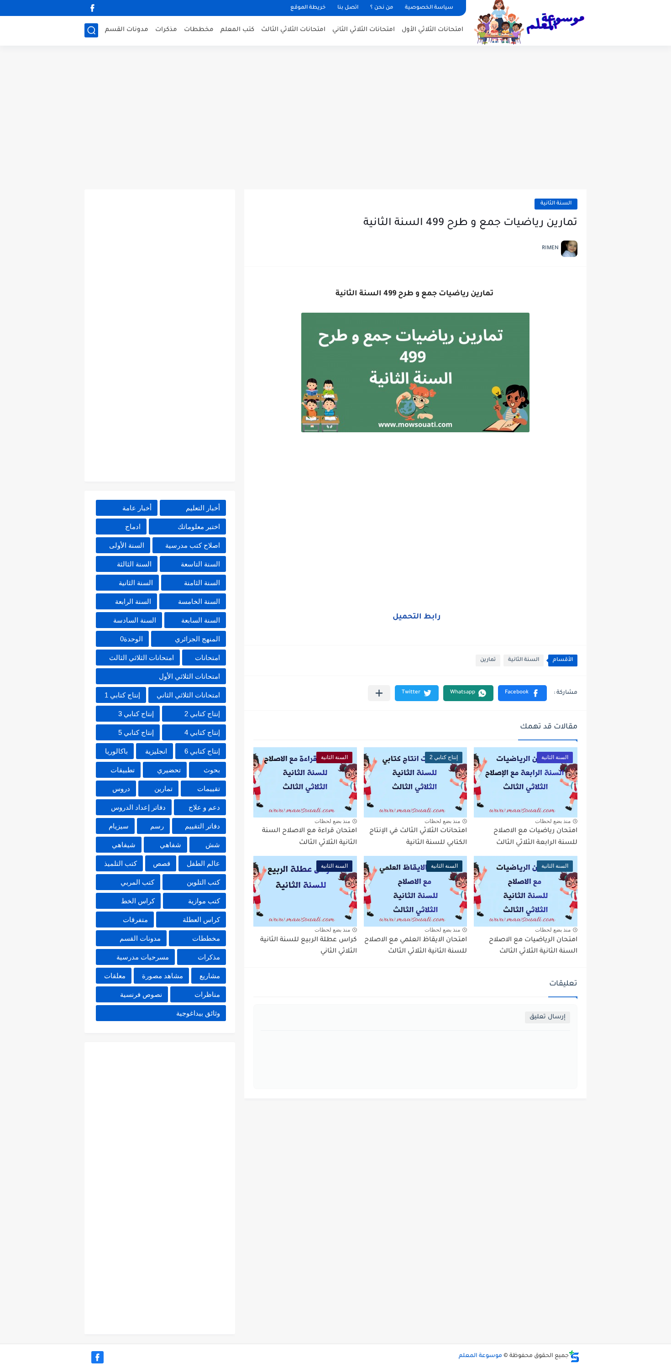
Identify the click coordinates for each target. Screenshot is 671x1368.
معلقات (115, 976)
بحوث (212, 770)
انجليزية (156, 751)
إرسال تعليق (547, 1017)
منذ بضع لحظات (553, 821)
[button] (522, 693)
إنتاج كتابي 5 (136, 732)
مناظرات (207, 994)
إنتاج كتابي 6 (202, 751)
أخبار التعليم (203, 508)
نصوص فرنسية (141, 994)
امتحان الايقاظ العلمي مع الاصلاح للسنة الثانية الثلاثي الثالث (415, 946)
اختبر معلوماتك (199, 526)
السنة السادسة (134, 620)
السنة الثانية (555, 204)
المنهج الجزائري (197, 639)
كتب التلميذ (120, 863)
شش (212, 845)
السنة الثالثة (134, 564)
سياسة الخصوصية (429, 8)
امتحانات (207, 657)
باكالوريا (116, 751)
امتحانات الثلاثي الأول (432, 29)
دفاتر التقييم (202, 826)
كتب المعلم (237, 29)
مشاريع (209, 976)
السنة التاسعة (200, 564)
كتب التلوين (203, 882)
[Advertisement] (335, 119)
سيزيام (119, 826)
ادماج (133, 526)
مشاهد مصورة (162, 976)
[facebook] (92, 8)
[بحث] (91, 30)
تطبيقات (122, 770)
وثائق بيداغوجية (198, 1013)
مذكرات (166, 29)
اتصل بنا (347, 8)
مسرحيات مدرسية (142, 957)
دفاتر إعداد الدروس (138, 807)
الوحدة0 (131, 639)
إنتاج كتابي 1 (122, 695)
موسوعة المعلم (480, 1356)
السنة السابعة (200, 620)
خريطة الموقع (307, 8)
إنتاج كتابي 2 (202, 714)
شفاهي (170, 845)
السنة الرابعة (133, 601)
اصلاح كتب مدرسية (192, 545)
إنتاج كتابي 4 (202, 732)
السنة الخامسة (199, 601)
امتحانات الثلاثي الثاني (363, 29)
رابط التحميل (416, 617)
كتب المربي (137, 882)
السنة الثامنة (202, 583)
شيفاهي (124, 845)
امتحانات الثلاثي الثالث (293, 29)
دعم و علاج (204, 807)
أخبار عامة (137, 508)
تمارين (488, 660)
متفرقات (135, 919)
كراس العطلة (201, 919)
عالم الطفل (203, 863)
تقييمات (208, 788)
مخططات (199, 29)
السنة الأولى (126, 545)
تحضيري (169, 770)
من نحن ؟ (381, 8)
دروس (121, 788)
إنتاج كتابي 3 (136, 714)
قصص (161, 863)
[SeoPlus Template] (574, 1356)
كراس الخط (138, 901)
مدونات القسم (126, 29)
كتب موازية (204, 901)
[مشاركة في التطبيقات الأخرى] (379, 693)
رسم (157, 826)
